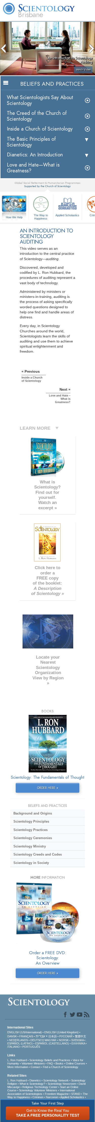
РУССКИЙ (65, 1036)
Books (59, 1063)
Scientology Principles (31, 821)
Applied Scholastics (67, 215)
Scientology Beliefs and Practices (49, 1060)
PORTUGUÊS (31, 1046)
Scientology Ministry (29, 846)
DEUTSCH (37, 1040)
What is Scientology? (32, 1083)
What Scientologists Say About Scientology (40, 100)
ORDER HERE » (47, 787)
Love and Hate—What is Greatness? (33, 167)
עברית (40, 1036)
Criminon (37, 1097)
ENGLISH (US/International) (24, 1032)
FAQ (50, 1063)
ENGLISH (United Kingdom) (61, 1032)
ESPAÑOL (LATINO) (20, 1043)
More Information (17, 1067)
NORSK (64, 1040)
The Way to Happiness (41, 216)
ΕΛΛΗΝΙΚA (78, 1043)
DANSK (12, 1036)
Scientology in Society (31, 863)
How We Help (14, 217)
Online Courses (75, 1063)
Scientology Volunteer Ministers (38, 1090)
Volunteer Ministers (33, 1063)
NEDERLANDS (18, 1040)
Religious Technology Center (40, 1087)
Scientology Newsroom (62, 1083)
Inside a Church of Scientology (40, 129)
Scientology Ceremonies (32, 838)
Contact (35, 1067)
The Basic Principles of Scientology (31, 142)
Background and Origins (32, 813)
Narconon (52, 1097)
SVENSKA (77, 1040)
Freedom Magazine (57, 1093)
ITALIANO (13, 1046)
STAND (75, 1093)
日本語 (52, 1036)
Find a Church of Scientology (60, 1067)
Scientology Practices (30, 830)
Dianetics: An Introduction (35, 154)
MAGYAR (50, 1040)
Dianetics (35, 1080)
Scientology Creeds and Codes (37, 854)
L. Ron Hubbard (17, 1060)
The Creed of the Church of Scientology (37, 116)
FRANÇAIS (26, 1036)
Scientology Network (56, 1080)
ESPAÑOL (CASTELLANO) (52, 1043)
